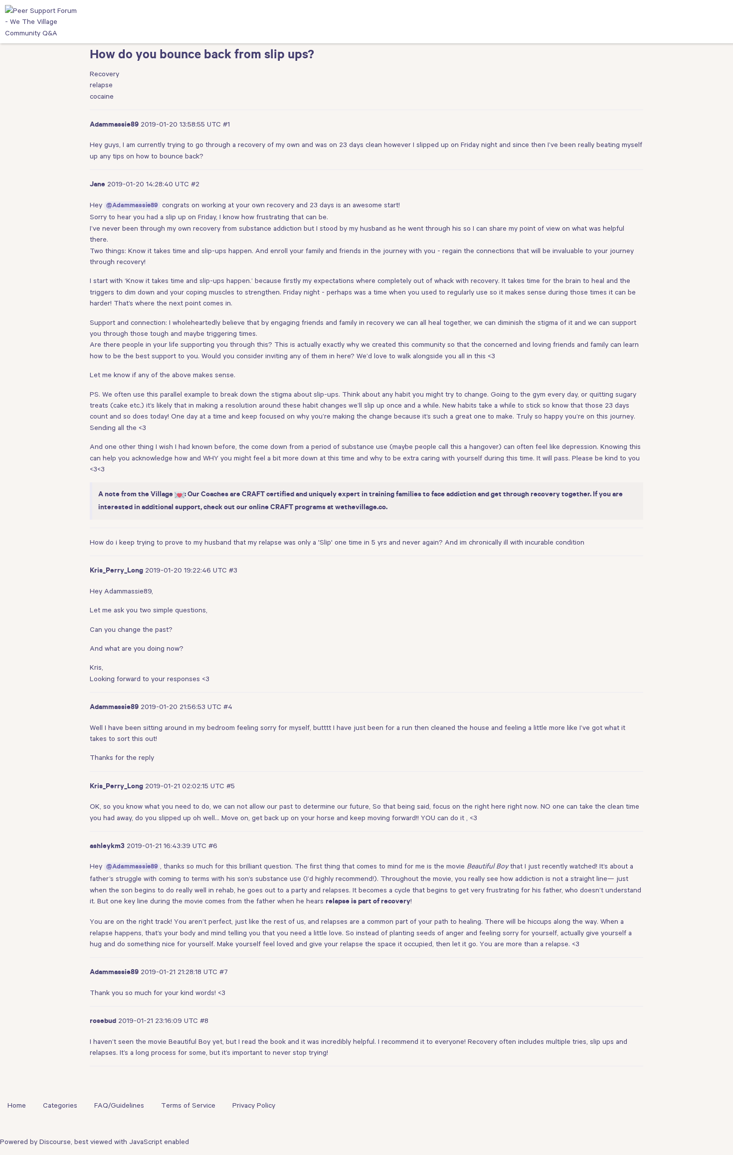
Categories (60, 1105)
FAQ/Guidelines (119, 1105)
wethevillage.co (360, 508)
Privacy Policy (253, 1105)
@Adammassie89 (132, 206)
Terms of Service (188, 1105)
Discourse (55, 1142)
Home (16, 1105)
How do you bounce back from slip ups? (202, 56)
